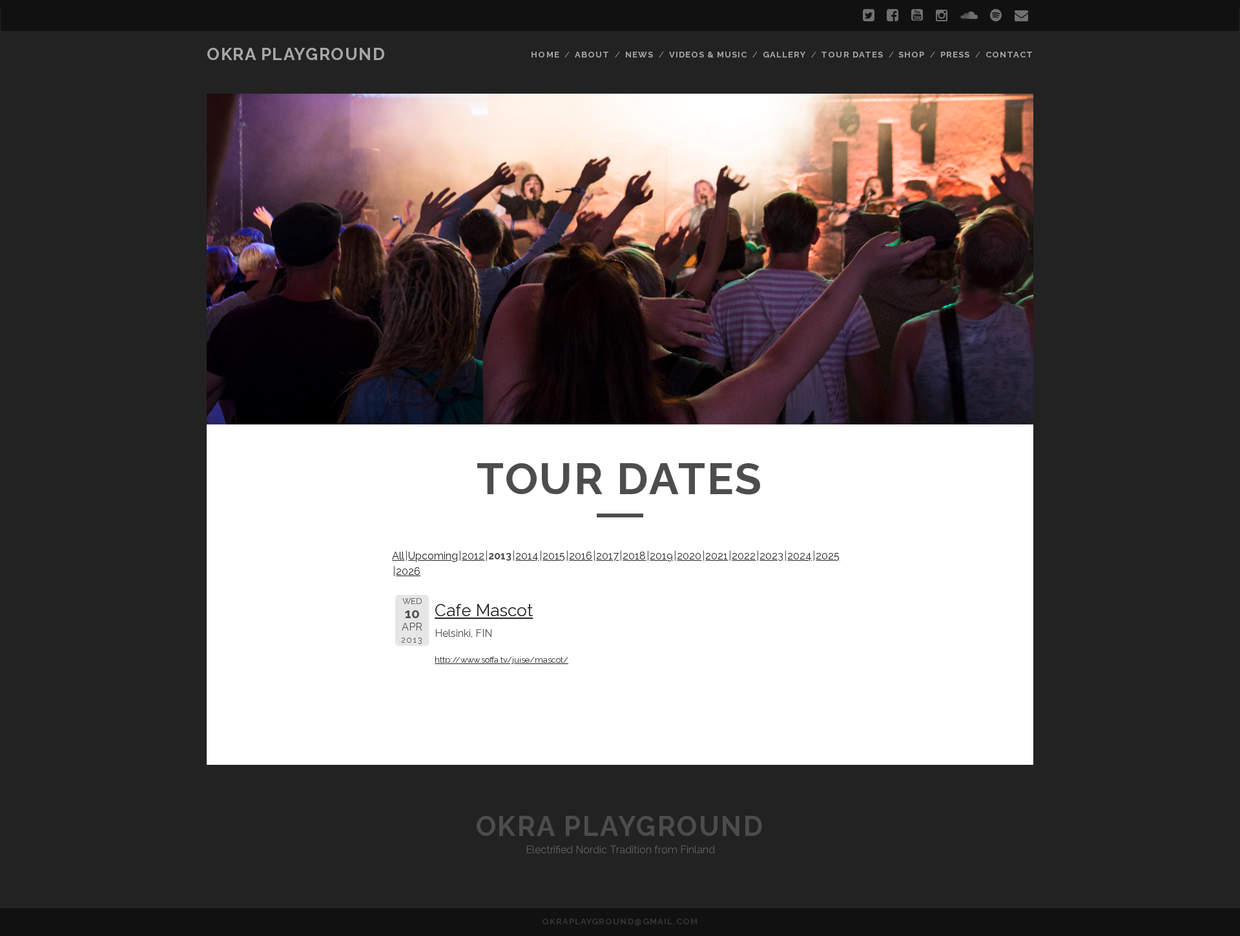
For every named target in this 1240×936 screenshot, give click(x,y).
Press (955, 54)
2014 (527, 556)
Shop (911, 54)
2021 (716, 556)
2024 (799, 556)
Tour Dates (852, 54)
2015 (553, 556)
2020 (689, 556)
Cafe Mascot (484, 610)
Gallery (784, 54)
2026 (408, 571)
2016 (580, 556)
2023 (771, 556)
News (639, 54)
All (398, 556)
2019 (661, 556)
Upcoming (433, 556)
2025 (828, 556)
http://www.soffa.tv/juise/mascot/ (501, 660)
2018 (634, 556)
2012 (473, 556)
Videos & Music (708, 54)
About (592, 54)
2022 (744, 556)
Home (545, 54)
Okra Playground (296, 54)
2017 (607, 556)
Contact (1009, 54)
